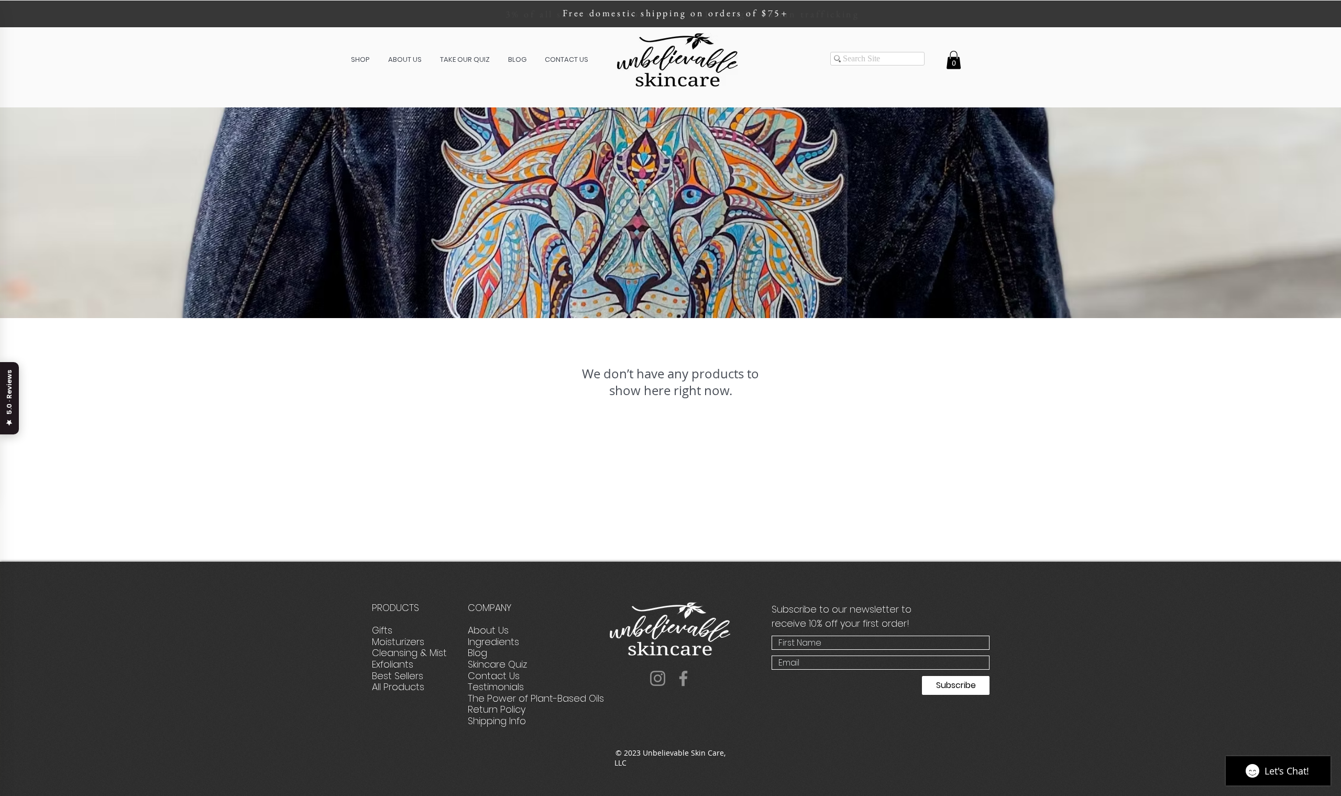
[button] (360, 60)
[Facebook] (683, 678)
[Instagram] (657, 678)
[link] (953, 60)
